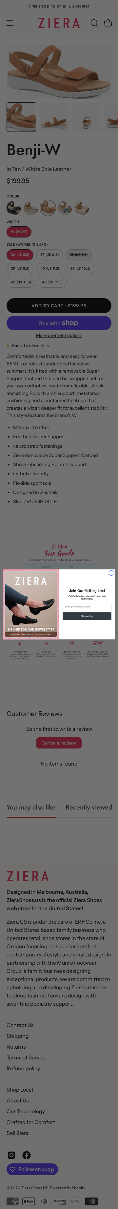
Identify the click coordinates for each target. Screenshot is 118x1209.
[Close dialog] (111, 573)
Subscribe (86, 616)
